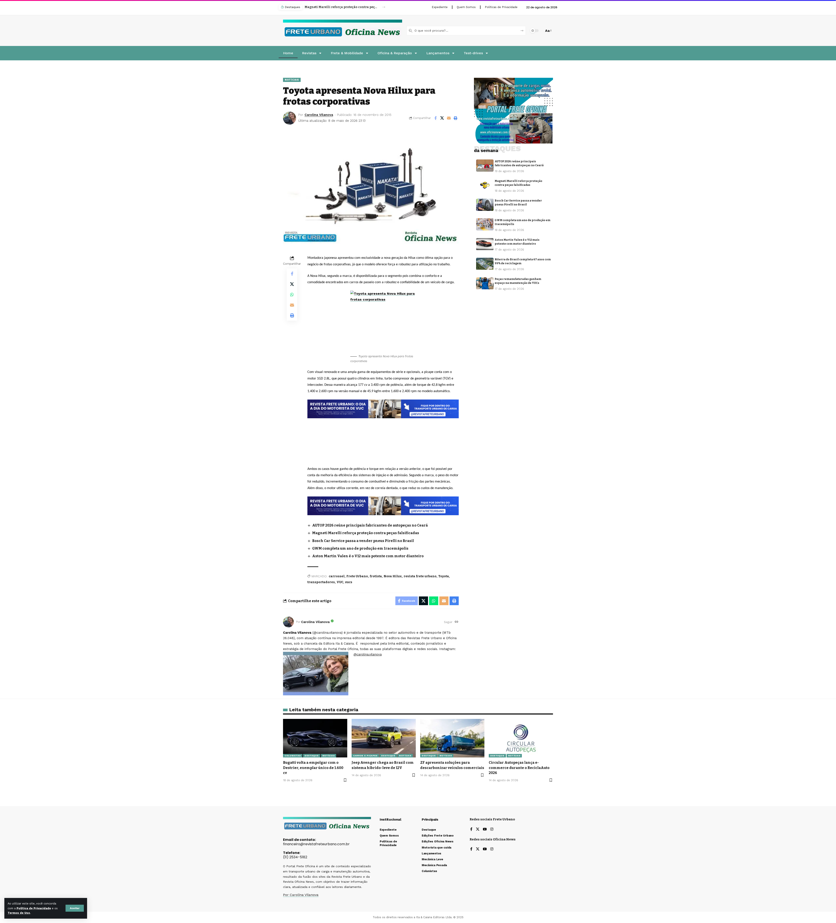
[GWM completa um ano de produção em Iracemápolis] (485, 224)
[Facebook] (471, 829)
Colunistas (293, 755)
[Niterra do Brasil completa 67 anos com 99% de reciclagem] (485, 264)
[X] (477, 829)
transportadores (321, 582)
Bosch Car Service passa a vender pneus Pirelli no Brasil (341, 7)
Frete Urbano (357, 576)
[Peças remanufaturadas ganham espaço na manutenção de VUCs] (485, 283)
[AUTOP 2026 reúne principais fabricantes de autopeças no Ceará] (485, 165)
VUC (340, 582)
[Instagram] (492, 829)
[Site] (456, 622)
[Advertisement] (383, 430)
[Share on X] (442, 118)
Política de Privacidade (34, 908)
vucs (348, 582)
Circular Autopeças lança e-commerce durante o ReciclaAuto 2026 (519, 767)
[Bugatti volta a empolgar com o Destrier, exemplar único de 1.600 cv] (315, 738)
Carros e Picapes (365, 755)
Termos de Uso (19, 913)
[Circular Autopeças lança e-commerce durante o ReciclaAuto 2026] (521, 738)
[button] (75, 908)
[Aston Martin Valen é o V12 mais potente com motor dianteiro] (485, 244)
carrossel (337, 576)
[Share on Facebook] (435, 118)
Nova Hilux (393, 576)
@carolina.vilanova (368, 654)
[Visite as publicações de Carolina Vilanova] (288, 621)
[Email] (449, 118)
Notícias (292, 79)
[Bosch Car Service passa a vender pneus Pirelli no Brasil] (485, 205)
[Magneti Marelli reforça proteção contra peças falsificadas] (485, 185)
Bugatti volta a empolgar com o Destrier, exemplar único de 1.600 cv (313, 767)
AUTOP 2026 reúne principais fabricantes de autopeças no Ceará (370, 525)
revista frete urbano (420, 576)
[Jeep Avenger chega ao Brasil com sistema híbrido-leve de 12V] (384, 738)
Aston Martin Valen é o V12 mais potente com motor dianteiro (368, 556)
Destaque (312, 755)
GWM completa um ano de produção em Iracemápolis (360, 548)
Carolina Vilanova (319, 115)
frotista (376, 576)
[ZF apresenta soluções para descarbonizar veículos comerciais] (452, 738)
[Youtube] (484, 829)
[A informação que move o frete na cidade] (383, 505)
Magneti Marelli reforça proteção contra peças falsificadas (365, 533)
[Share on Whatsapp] (292, 294)
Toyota (443, 576)
